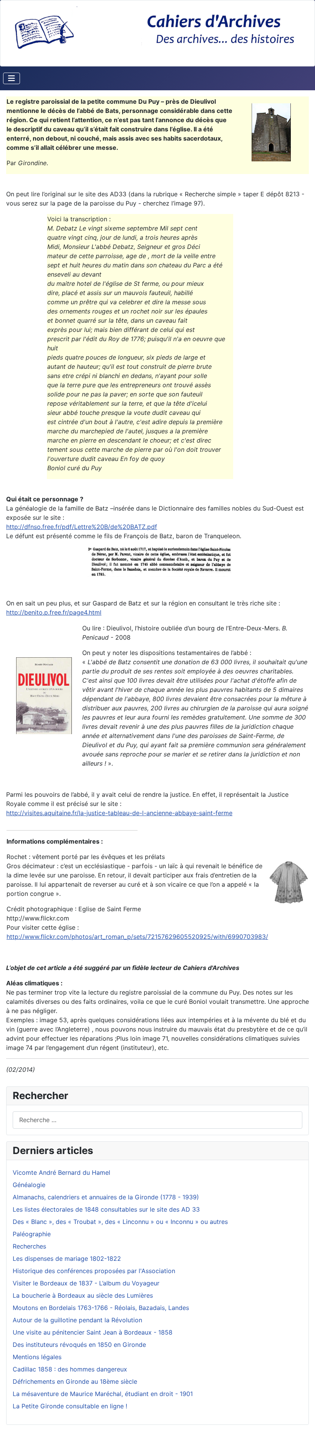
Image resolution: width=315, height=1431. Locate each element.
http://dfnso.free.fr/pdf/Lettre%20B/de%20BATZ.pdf (81, 527)
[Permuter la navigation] (11, 78)
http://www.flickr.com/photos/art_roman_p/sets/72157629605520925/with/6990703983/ (137, 936)
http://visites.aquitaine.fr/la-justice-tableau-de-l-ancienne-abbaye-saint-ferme (119, 813)
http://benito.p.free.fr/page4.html (53, 612)
